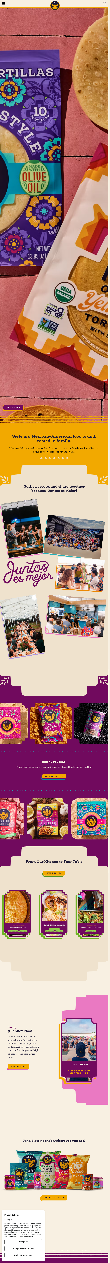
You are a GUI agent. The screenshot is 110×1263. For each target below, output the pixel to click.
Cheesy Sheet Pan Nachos (17, 927)
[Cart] (104, 3)
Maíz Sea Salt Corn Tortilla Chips (91, 925)
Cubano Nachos (91, 927)
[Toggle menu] (3, 3)
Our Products (54, 776)
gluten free (17, 931)
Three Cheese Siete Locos (54, 929)
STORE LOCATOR (54, 1198)
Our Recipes (54, 873)
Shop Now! (13, 408)
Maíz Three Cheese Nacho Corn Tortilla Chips (17, 925)
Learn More (18, 1067)
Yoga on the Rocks (79, 1064)
